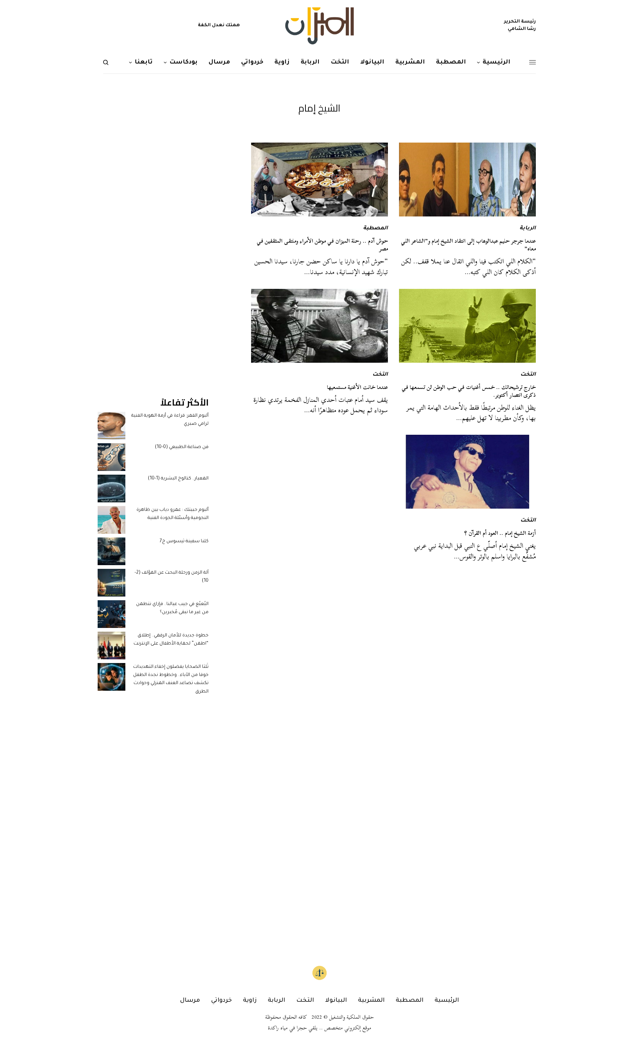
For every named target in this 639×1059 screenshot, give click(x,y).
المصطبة (375, 229)
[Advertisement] (153, 253)
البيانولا (336, 1000)
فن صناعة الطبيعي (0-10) (182, 447)
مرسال (190, 1000)
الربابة (528, 229)
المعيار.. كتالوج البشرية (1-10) (178, 478)
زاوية (250, 1000)
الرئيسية (447, 1000)
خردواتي (221, 1000)
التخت (528, 375)
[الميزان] (319, 26)
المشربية (371, 1000)
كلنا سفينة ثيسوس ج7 (184, 541)
